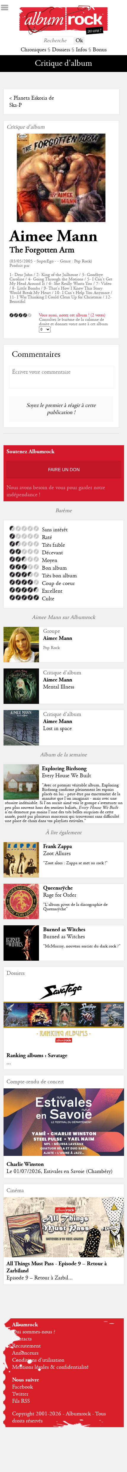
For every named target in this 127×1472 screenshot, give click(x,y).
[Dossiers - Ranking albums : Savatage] (64, 1045)
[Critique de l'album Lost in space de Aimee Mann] (21, 744)
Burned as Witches (64, 929)
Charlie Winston (25, 1164)
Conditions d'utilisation (38, 1360)
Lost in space (57, 728)
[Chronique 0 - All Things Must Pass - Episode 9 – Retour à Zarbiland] (64, 1234)
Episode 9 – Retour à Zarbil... (39, 1278)
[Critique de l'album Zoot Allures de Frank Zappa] (21, 876)
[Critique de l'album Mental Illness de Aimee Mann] (21, 702)
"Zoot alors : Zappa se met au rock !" (75, 863)
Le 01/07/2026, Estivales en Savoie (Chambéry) (59, 1171)
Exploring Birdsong (64, 768)
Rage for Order (59, 895)
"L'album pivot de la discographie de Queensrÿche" (75, 907)
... (8, 1062)
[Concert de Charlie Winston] (64, 1154)
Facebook (22, 1387)
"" (64, 803)
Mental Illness (58, 687)
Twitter (20, 1394)
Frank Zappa (57, 846)
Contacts (22, 1339)
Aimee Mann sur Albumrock (63, 617)
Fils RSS (21, 1401)
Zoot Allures (57, 853)
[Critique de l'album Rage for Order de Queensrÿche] (21, 917)
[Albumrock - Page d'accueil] (63, 33)
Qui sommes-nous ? (33, 1331)
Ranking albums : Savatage (36, 1055)
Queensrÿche (58, 888)
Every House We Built (66, 775)
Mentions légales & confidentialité (50, 1367)
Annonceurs (25, 1353)
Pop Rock (51, 648)
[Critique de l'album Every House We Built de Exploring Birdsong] (21, 798)
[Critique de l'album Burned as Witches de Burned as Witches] (21, 959)
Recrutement (26, 1346)
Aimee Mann (53, 236)
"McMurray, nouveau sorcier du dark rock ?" (82, 946)
